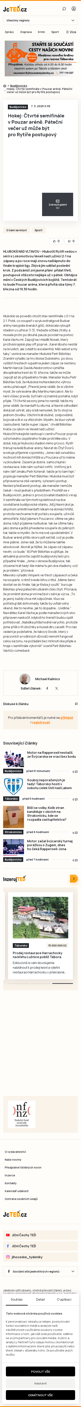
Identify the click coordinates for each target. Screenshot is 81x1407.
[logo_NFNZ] (21, 1114)
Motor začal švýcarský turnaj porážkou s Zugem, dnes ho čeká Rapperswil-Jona (50, 845)
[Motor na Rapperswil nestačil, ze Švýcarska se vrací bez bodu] (13, 759)
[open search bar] (64, 9)
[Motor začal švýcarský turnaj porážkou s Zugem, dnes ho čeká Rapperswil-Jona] (13, 847)
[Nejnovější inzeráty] (74, 879)
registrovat (41, 722)
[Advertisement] (40, 1048)
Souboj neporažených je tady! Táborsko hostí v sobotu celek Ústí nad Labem (49, 784)
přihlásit (67, 717)
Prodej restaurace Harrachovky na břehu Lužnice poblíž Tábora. (37, 955)
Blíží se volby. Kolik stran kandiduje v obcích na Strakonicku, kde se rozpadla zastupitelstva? (46, 813)
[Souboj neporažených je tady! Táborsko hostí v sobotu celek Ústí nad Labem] (13, 786)
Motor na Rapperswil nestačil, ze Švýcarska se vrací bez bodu (51, 754)
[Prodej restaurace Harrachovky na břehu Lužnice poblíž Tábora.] (40, 917)
